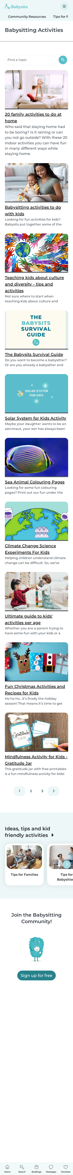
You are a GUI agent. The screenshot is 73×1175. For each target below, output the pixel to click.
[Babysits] (16, 6)
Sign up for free (36, 975)
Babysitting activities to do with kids (33, 210)
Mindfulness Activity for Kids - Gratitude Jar (36, 760)
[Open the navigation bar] (64, 6)
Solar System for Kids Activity (35, 418)
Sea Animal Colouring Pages (34, 482)
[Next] (53, 791)
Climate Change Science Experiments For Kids (30, 549)
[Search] (63, 60)
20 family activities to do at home (33, 117)
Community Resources (27, 17)
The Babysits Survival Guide (34, 354)
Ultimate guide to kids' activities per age (29, 619)
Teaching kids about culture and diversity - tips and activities (34, 284)
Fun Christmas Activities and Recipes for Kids (35, 689)
